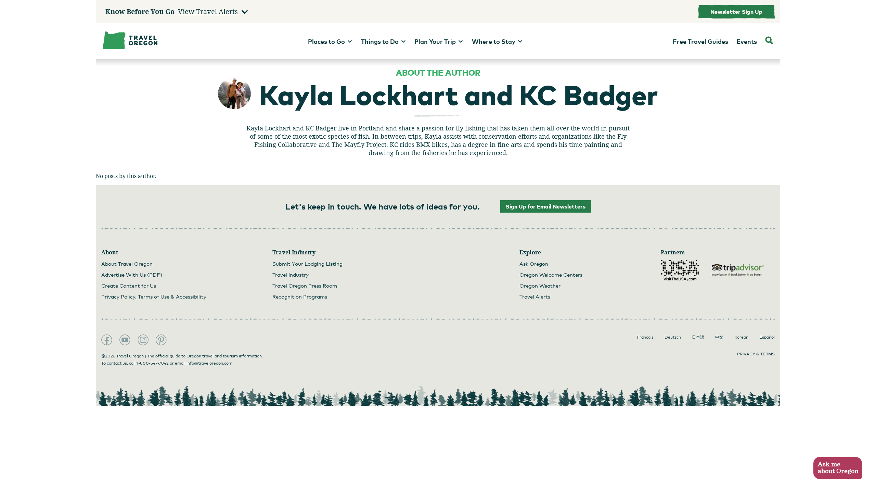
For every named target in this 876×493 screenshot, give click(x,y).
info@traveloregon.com (209, 363)
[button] (837, 468)
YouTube (124, 339)
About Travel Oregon (127, 264)
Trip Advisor (738, 270)
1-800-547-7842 (153, 363)
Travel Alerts (534, 296)
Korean (741, 337)
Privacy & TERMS (756, 354)
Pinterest (161, 339)
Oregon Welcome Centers (550, 274)
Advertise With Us (131, 274)
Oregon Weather (540, 285)
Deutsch (673, 337)
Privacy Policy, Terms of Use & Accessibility (153, 296)
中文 (719, 337)
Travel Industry (290, 274)
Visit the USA (680, 270)
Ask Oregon (533, 264)
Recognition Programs (299, 296)
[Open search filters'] (769, 41)
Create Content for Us (128, 285)
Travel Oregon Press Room (304, 285)
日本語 (698, 337)
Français (645, 337)
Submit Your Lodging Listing (307, 264)
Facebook (106, 339)
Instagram (143, 339)
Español (767, 337)
